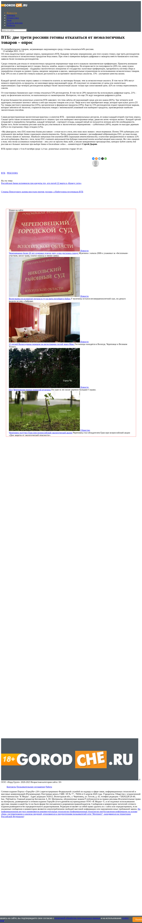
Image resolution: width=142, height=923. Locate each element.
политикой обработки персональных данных (77, 918)
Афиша (11, 15)
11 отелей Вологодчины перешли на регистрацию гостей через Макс (42, 344)
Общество (13, 18)
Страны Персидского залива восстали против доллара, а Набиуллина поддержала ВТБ (42, 192)
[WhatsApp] (105, 158)
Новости (12, 13)
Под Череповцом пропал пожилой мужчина (30, 390)
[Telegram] (99, 158)
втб (3, 173)
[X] (102, 158)
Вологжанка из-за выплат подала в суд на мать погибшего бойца (40, 298)
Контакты (11, 787)
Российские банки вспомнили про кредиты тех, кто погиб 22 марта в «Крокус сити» (41, 183)
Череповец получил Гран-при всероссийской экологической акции (41, 433)
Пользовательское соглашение (31, 787)
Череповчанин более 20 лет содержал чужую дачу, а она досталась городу (44, 253)
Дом (9, 20)
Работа (11, 25)
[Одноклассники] (96, 158)
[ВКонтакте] (93, 158)
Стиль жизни (15, 23)
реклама (12, 173)
